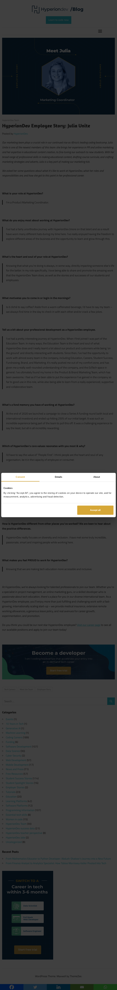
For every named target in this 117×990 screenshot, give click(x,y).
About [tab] (96, 477)
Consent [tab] (20, 477)
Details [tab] (58, 477)
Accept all (95, 510)
